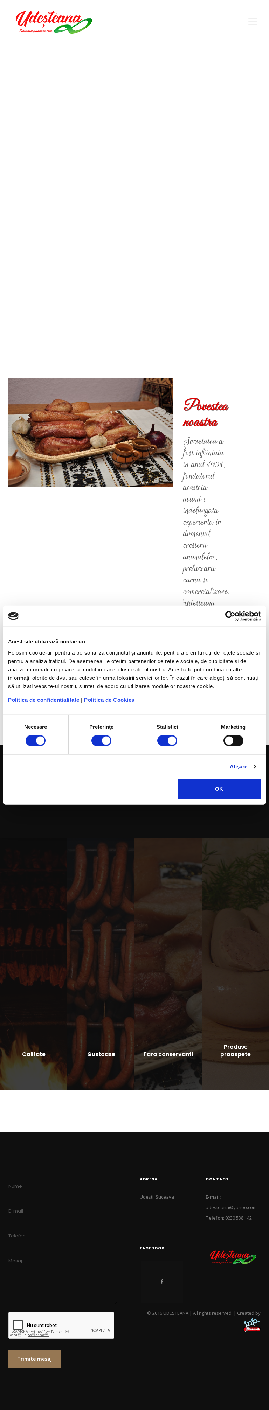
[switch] (101, 740)
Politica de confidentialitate (44, 700)
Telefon (17, 1236)
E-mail (15, 1211)
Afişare (239, 766)
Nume (15, 1186)
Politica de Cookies (109, 700)
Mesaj (15, 1260)
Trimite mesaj (34, 1358)
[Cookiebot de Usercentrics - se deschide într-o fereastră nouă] (230, 616)
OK (219, 788)
